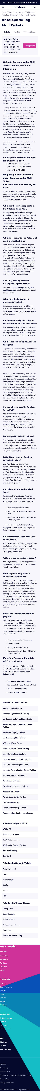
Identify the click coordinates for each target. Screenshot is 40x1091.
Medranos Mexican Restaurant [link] (15, 776)
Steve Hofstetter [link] (9, 914)
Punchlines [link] (7, 930)
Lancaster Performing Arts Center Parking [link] (19, 770)
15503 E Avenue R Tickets (17, 692)
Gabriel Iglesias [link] (9, 920)
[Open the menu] (3, 6)
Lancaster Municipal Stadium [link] (14, 754)
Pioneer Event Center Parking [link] (14, 797)
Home (4, 12)
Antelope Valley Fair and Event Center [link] (17, 719)
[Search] (34, 7)
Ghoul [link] (5, 891)
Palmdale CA (7, 15)
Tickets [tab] (7, 32)
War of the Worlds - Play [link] (12, 936)
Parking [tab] (17, 32)
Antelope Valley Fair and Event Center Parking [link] (17, 725)
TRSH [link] (5, 896)
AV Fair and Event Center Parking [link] (16, 749)
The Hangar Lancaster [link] (11, 802)
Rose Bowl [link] (7, 856)
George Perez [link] (8, 909)
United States (19, 12)
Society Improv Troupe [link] (11, 925)
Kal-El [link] (5, 874)
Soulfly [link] (5, 885)
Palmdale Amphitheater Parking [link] (15, 786)
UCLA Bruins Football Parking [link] (14, 845)
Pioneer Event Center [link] (11, 792)
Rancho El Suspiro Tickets (17, 689)
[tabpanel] (20, 45)
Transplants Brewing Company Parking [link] (18, 813)
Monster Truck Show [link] (11, 835)
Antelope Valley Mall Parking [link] (14, 738)
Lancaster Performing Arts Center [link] (16, 765)
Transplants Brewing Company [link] (15, 808)
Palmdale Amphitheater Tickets (19, 681)
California (30, 12)
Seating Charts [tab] (29, 32)
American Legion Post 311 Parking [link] (16, 714)
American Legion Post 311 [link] (12, 708)
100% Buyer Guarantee (23, 2)
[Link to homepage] (20, 7)
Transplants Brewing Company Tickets (22, 685)
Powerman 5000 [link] (9, 869)
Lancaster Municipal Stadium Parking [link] (17, 759)
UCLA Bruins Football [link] (11, 840)
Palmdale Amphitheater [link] (12, 781)
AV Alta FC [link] (7, 829)
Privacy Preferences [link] (7, 1082)
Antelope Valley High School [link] (14, 733)
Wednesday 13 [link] (8, 880)
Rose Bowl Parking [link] (10, 851)
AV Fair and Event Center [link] (12, 743)
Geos (10, 12)
